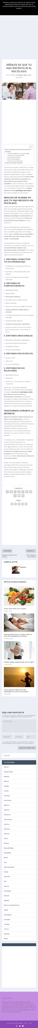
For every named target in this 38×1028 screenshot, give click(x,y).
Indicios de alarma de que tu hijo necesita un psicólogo (18, 150)
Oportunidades (9, 867)
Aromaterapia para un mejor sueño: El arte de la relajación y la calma (18, 635)
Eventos (6, 824)
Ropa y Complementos (11, 905)
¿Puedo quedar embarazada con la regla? (19, 662)
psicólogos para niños (23, 190)
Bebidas (6, 776)
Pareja (6, 872)
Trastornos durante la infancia (13, 163)
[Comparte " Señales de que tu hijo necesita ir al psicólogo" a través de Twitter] (11, 492)
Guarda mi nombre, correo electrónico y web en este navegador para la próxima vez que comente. (18, 742)
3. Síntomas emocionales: (14, 157)
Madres (6, 843)
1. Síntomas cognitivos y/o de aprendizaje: (18, 153)
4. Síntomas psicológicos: (13, 159)
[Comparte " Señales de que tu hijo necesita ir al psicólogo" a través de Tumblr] (19, 492)
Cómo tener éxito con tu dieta (15, 608)
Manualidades (9, 848)
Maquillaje (7, 853)
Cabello (6, 786)
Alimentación (8, 772)
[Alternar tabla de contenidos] (30, 146)
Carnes (6, 791)
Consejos (7, 796)
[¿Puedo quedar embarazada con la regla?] (19, 650)
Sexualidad (7, 915)
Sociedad (7, 919)
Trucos (6, 929)
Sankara (23, 567)
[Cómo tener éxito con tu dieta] (19, 596)
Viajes (6, 938)
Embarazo (7, 815)
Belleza (6, 781)
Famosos (7, 829)
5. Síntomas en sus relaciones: (15, 161)
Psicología (19, 75)
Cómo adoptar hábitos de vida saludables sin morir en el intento (16, 691)
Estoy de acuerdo (19, 11)
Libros (6, 838)
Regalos (6, 900)
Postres (6, 886)
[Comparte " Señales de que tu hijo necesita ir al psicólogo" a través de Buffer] (31, 492)
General (6, 834)
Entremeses (8, 819)
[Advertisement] (19, 36)
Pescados (7, 876)
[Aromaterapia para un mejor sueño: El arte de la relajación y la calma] (19, 623)
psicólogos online (26, 392)
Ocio (5, 862)
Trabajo (6, 924)
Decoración (7, 800)
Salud (25, 75)
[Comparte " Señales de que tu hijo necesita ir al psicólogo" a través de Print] (23, 496)
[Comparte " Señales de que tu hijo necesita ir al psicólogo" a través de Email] (19, 496)
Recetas (6, 896)
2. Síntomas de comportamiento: (16, 155)
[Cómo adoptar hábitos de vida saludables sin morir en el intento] (19, 677)
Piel (5, 881)
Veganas (7, 934)
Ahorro (6, 767)
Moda (6, 857)
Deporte (6, 805)
